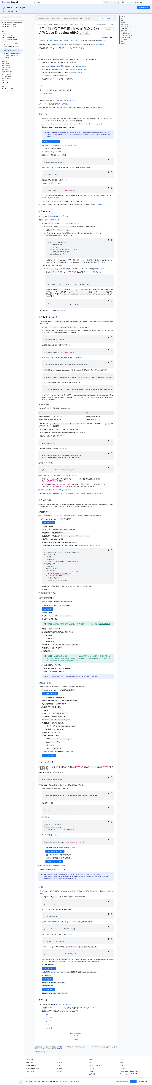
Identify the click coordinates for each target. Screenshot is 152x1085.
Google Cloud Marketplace (33, 1068)
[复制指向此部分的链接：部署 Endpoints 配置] (59, 317)
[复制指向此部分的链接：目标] (44, 55)
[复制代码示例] (111, 159)
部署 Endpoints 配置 (80, 69)
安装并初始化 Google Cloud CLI (51, 152)
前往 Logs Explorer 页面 (54, 862)
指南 (3, 11)
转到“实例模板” (48, 523)
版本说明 (59, 1068)
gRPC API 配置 (97, 269)
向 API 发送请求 (63, 76)
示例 (55, 216)
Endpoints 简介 (68, 48)
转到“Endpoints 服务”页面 (55, 851)
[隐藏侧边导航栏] (21, 1082)
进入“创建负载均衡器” (50, 694)
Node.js (47, 1028)
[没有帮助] (112, 24)
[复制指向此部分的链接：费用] (44, 86)
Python (82, 1008)
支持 (17, 11)
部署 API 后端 (77, 72)
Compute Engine (47, 94)
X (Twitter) (123, 1068)
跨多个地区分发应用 (104, 624)
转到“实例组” (47, 979)
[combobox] (111, 2)
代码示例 (91, 1068)
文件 (56, 269)
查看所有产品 (29, 1062)
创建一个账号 (85, 119)
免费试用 (64, 104)
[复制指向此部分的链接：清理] (44, 887)
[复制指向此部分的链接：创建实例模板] (51, 512)
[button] (11, 35)
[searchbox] (12, 17)
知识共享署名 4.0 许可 (62, 1047)
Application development (60, 24)
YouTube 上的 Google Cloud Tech (129, 1074)
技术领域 (25, 2)
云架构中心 (92, 1071)
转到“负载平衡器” (49, 755)
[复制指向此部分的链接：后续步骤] (48, 1000)
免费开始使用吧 (143, 7)
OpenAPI (105, 37)
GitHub (91, 1062)
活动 (121, 1065)
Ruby (47, 1021)
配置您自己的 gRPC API (63, 1004)
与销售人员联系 (30, 1071)
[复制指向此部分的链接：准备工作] (48, 114)
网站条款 (44, 1081)
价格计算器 (71, 100)
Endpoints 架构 (79, 48)
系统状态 (59, 1071)
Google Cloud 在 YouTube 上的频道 (130, 1071)
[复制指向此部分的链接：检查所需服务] (51, 405)
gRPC (24, 7)
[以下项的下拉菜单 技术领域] (30, 2)
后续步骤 (98, 44)
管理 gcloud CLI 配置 (52, 198)
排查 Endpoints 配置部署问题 (66, 493)
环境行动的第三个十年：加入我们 (69, 1081)
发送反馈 (108, 29)
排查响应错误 (61, 866)
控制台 (126, 2)
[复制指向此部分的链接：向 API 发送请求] (55, 763)
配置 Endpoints (81, 66)
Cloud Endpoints (12, 7)
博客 (121, 1062)
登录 (148, 2)
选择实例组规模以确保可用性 (70, 660)
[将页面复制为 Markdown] (86, 32)
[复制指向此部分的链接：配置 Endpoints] (54, 212)
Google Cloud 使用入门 (95, 1065)
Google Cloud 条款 (53, 1081)
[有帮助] (109, 24)
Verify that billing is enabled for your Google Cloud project (59, 145)
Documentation (48, 24)
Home (40, 24)
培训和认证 (92, 1074)
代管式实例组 (54, 40)
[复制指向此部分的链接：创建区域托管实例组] (56, 598)
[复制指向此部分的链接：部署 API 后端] (53, 500)
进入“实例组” (47, 609)
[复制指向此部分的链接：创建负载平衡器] (52, 683)
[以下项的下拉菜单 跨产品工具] (42, 2)
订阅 (133, 1081)
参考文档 (10, 11)
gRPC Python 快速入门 (52, 201)
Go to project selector (51, 142)
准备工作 (76, 63)
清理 (72, 79)
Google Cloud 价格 (31, 1065)
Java (90, 1008)
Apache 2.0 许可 (89, 1047)
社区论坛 (59, 1062)
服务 (66, 490)
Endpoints (45, 97)
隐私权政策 (37, 1081)
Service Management (103, 321)
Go (46, 1025)
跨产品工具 (37, 2)
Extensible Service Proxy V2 (71, 40)
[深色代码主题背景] (108, 159)
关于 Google (29, 1081)
